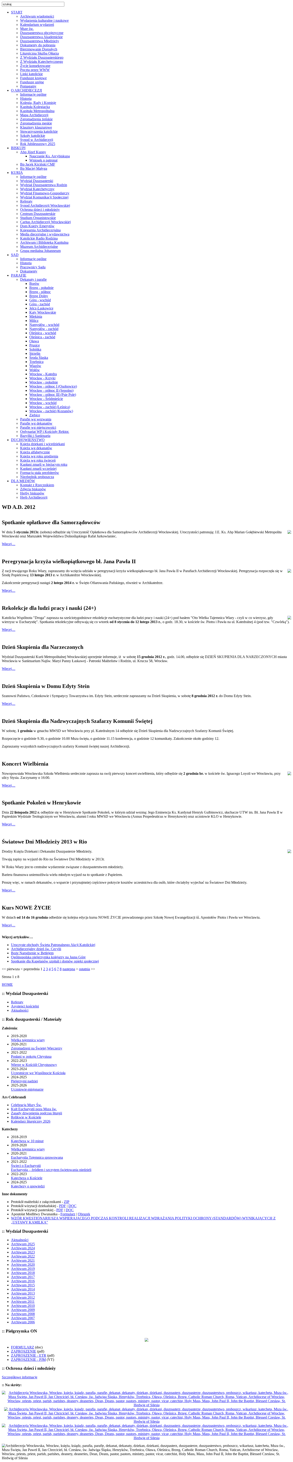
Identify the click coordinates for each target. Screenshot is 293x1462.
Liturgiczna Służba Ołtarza (39, 53)
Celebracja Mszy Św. (26, 1105)
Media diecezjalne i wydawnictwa (44, 234)
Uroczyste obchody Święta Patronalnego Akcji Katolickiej (53, 945)
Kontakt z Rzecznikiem (37, 485)
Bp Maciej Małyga (33, 168)
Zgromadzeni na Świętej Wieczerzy (36, 1048)
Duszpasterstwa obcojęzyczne (41, 33)
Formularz (67, 1214)
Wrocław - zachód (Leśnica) (49, 407)
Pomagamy (28, 86)
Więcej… (8, 544)
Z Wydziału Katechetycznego (41, 61)
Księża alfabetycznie (35, 452)
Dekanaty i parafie (33, 279)
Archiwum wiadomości (37, 16)
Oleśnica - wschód (42, 333)
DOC (72, 1206)
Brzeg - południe (41, 288)
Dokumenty (28, 271)
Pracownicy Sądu (33, 267)
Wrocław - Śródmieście (46, 399)
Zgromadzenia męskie (36, 123)
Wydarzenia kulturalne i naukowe (44, 20)
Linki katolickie (31, 74)
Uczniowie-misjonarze (27, 1089)
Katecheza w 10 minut (27, 1141)
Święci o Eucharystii (26, 1166)
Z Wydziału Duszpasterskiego (41, 57)
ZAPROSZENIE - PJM (28, 1360)
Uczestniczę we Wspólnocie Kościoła (38, 1073)
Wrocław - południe (43, 382)
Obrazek (84, 1214)
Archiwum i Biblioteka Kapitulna (44, 242)
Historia (26, 98)
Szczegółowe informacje (19, 1377)
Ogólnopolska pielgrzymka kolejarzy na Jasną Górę (48, 957)
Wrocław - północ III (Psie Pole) (52, 395)
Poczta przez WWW (35, 70)
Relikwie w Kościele (26, 1117)
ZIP (66, 1202)
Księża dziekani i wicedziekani (42, 444)
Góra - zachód (39, 304)
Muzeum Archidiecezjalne (39, 247)
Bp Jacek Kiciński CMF (37, 164)
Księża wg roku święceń (38, 460)
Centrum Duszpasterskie (37, 214)
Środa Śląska (38, 358)
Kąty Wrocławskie (42, 312)
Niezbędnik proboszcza (37, 477)
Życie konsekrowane (35, 66)
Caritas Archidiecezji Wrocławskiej (45, 222)
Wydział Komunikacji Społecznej (44, 197)
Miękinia (35, 316)
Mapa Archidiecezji (34, 115)
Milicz (33, 321)
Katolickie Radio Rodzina (39, 238)
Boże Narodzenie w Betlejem (32, 953)
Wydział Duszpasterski (36, 181)
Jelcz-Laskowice (41, 308)
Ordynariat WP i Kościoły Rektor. (44, 432)
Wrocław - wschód (43, 403)
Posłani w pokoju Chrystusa (31, 1056)
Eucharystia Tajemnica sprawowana (37, 1157)
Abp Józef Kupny (33, 152)
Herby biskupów (32, 493)
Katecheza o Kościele (26, 1178)
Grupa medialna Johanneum (40, 251)
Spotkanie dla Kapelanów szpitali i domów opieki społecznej (55, 961)
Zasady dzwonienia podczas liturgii (36, 1113)
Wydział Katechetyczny (37, 189)
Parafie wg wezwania (35, 419)
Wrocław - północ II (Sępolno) (51, 390)
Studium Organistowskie (38, 218)
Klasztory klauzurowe (36, 127)
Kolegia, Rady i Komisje (38, 103)
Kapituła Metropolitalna (37, 111)
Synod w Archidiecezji (36, 140)
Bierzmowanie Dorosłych (38, 49)
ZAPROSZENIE (23, 1351)
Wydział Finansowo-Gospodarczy (44, 193)
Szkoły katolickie (32, 135)
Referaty (26, 201)
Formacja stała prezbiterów (39, 473)
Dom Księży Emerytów (37, 226)
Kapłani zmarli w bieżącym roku (43, 464)
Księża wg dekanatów (36, 448)
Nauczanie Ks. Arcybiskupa (49, 156)
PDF (62, 1206)
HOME (7, 984)
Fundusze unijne (32, 82)
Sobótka (35, 349)
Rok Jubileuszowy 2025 (37, 144)
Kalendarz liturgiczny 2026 (30, 1121)
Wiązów (35, 366)
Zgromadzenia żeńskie (36, 119)
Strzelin (34, 353)
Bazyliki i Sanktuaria (35, 436)
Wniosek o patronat (43, 160)
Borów (34, 284)
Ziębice (34, 415)
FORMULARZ (22, 1347)
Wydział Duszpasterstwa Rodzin (43, 185)
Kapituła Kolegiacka (35, 107)
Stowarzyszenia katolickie (39, 131)
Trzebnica (36, 362)
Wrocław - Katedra (43, 374)
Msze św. (27, 29)
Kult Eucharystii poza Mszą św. (34, 1109)
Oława (34, 341)
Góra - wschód (40, 300)
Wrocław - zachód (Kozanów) (51, 411)
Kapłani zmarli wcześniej (38, 469)
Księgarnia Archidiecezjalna (40, 230)
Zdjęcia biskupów (33, 489)
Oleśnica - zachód (42, 337)
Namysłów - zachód (43, 329)
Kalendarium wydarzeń (37, 24)
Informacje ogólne (33, 94)
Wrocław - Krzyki (42, 378)
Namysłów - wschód (44, 325)
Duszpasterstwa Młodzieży (39, 41)
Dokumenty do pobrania (37, 45)
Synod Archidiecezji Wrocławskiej (45, 205)
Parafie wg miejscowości (38, 427)
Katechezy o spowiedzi (28, 1186)
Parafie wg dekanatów (36, 423)
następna (68, 969)
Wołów (34, 370)
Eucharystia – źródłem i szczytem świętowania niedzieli (51, 1170)
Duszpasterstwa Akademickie (41, 37)
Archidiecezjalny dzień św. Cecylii (36, 949)
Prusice (34, 345)
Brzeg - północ (40, 292)
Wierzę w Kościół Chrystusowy (34, 1065)
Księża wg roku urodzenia (39, 456)
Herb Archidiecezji (33, 497)
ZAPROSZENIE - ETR (28, 1355)
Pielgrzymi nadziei (24, 1081)
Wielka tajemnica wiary (28, 1040)
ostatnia (84, 969)
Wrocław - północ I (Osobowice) (53, 386)
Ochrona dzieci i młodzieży (40, 210)
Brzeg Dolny (38, 296)
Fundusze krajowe (33, 78)
